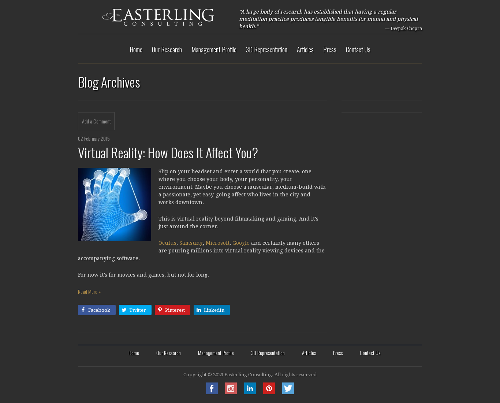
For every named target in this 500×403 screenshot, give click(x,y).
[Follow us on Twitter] (288, 392)
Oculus (167, 243)
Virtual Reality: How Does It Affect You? (168, 152)
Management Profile (213, 49)
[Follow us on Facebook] (212, 392)
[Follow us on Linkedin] (250, 392)
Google (241, 243)
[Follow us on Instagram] (231, 392)
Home (136, 49)
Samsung (191, 243)
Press (329, 49)
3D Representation (266, 49)
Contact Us (358, 49)
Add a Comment (96, 121)
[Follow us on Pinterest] (269, 392)
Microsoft (218, 243)
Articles (305, 49)
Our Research (167, 49)
